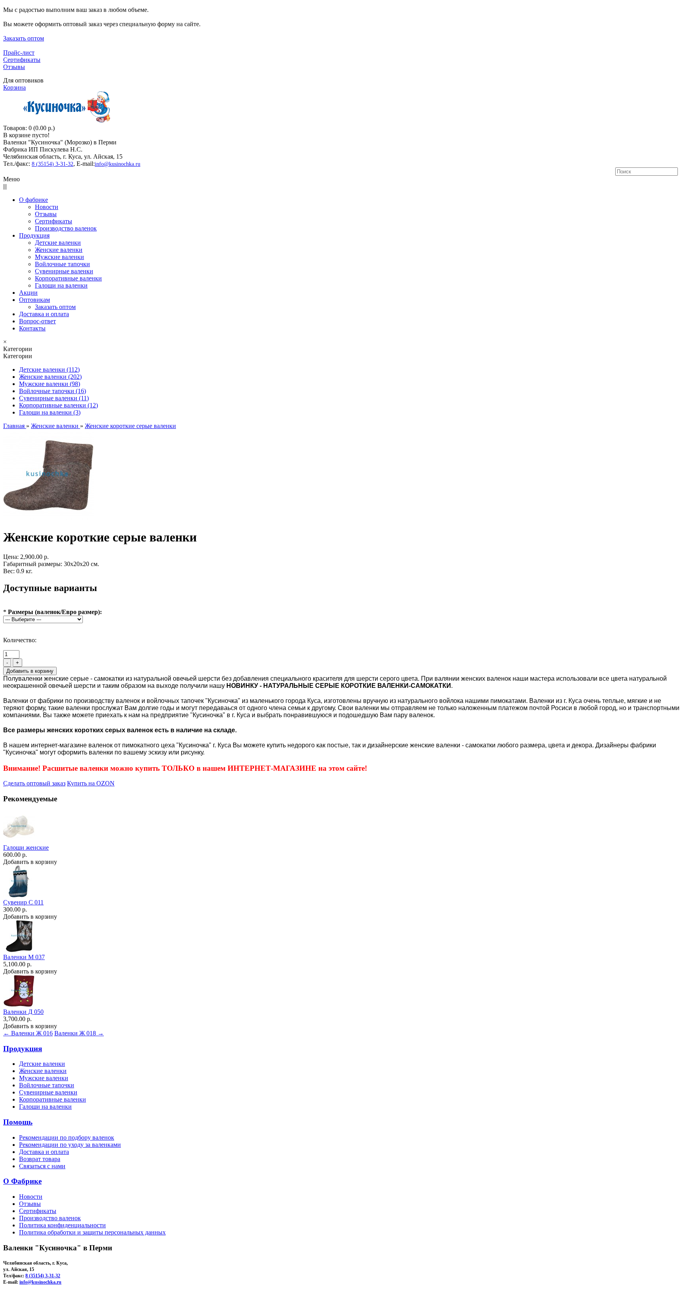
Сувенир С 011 (23, 902)
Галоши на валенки (45, 1106)
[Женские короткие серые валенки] (48, 517)
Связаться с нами (42, 1166)
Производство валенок (50, 1218)
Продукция (22, 1048)
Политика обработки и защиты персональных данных (92, 1232)
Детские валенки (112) (49, 369)
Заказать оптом (23, 38)
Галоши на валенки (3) (49, 412)
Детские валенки (42, 1063)
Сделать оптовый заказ (34, 783)
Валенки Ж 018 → (79, 1033)
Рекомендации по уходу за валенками (70, 1144)
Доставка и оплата (44, 1151)
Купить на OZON (91, 783)
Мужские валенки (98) (49, 383)
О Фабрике (22, 1181)
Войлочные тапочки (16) (52, 391)
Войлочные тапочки (46, 1085)
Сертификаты (21, 59)
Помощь (18, 1122)
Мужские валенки (43, 1078)
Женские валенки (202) (50, 376)
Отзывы (14, 66)
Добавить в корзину (30, 861)
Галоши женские (26, 847)
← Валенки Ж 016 (28, 1033)
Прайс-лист (18, 52)
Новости (30, 1196)
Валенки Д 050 (23, 1011)
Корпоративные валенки (52, 1099)
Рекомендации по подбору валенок (66, 1137)
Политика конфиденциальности (62, 1225)
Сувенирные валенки (48, 1092)
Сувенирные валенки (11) (54, 398)
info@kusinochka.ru (117, 164)
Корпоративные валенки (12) (58, 405)
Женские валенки (43, 1070)
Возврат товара (39, 1159)
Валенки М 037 (24, 957)
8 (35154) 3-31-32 (52, 164)
